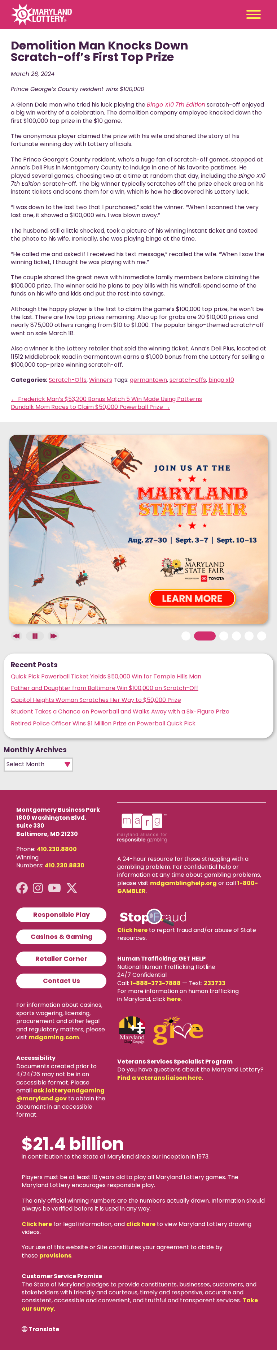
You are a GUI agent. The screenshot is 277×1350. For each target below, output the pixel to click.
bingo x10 (221, 380)
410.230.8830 (64, 865)
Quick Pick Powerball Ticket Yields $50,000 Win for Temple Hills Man (106, 676)
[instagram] (38, 888)
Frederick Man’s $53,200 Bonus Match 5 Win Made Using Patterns (106, 399)
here (174, 999)
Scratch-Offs (68, 380)
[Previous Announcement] (16, 636)
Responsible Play (61, 914)
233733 (214, 983)
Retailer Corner (61, 958)
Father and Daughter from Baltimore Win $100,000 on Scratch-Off (104, 688)
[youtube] (54, 888)
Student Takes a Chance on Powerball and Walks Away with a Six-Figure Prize (120, 711)
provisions (55, 1255)
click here (140, 1224)
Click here (132, 930)
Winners (100, 380)
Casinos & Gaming (61, 936)
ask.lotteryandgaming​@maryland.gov (60, 1094)
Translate (43, 1329)
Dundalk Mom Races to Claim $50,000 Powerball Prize (90, 407)
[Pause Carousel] (35, 636)
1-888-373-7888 (156, 983)
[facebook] (22, 888)
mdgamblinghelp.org (183, 883)
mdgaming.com (53, 1037)
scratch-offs (188, 380)
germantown (148, 380)
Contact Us (61, 980)
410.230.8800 (57, 849)
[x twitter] (72, 888)
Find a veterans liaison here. (160, 1078)
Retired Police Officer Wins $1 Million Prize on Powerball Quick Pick (103, 723)
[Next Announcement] (53, 636)
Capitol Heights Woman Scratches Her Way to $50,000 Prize (96, 700)
